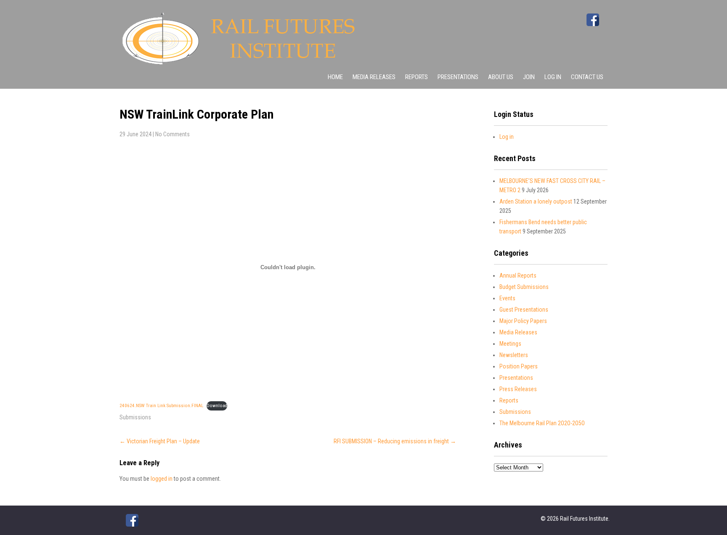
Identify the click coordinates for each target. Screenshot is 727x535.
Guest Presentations (523, 309)
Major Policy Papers (523, 321)
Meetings (510, 343)
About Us (500, 77)
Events (507, 298)
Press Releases (518, 389)
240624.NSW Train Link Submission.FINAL (161, 405)
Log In (552, 77)
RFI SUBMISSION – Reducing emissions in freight (395, 441)
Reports (416, 77)
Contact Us (587, 77)
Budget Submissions (524, 286)
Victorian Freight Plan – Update (159, 441)
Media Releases (374, 77)
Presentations (458, 77)
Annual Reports (517, 275)
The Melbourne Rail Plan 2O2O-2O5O (542, 423)
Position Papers (518, 366)
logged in (161, 478)
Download (217, 405)
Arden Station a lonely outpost (535, 201)
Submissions (135, 417)
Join (529, 77)
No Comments (172, 134)
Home (335, 77)
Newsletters (513, 355)
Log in (506, 136)
